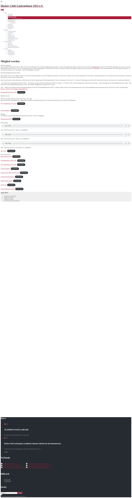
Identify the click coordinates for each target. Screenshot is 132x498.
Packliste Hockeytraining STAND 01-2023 (10, 172)
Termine (10, 28)
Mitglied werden (12, 17)
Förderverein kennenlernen (11, 200)
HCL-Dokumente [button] (5, 154)
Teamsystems (11, 35)
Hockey (6, 30)
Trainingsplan (95, 67)
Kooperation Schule (13, 38)
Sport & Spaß (7, 41)
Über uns (10, 14)
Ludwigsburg (11, 54)
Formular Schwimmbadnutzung (7, 176)
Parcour (13, 22)
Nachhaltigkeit (11, 21)
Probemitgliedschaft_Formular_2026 (8, 92)
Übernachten (11, 51)
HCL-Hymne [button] (4, 122)
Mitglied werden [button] (5, 96)
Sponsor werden (8, 199)
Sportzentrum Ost (12, 45)
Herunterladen (21, 92)
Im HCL (10, 43)
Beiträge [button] (3, 114)
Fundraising (11, 27)
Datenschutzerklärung (5, 110)
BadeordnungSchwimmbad (6, 180)
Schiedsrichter (11, 37)
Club (5, 12)
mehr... (6, 452)
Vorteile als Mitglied (16, 18)
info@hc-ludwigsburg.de (20, 89)
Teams (9, 34)
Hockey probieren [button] (6, 65)
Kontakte (10, 15)
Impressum (7, 479)
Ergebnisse (10, 32)
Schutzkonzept (11, 20)
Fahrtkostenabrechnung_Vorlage (7, 189)
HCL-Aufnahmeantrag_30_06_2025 (8, 103)
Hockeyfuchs (11, 40)
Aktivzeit (10, 44)
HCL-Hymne (3, 151)
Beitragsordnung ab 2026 (6, 119)
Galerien (10, 24)
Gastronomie (11, 53)
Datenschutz (7, 481)
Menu (2, 10)
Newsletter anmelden (10, 196)
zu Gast (6, 48)
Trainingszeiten (12, 31)
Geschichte (10, 25)
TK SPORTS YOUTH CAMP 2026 (16, 429)
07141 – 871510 (5, 89)
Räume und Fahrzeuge (13, 47)
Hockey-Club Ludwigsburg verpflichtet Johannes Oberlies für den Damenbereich (32, 443)
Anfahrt (10, 50)
